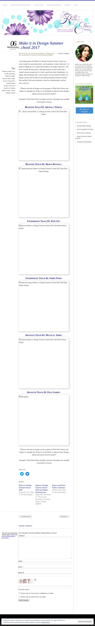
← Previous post (25, 516)
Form (13, 71)
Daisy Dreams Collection (84, 133)
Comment (21, 535)
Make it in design (10, 76)
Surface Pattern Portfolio (21, 5)
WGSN (13, 93)
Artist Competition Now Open (85, 129)
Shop (76, 5)
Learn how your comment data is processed (9, 536)
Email (20, 567)
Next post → (64, 516)
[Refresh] (35, 580)
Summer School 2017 (9, 81)
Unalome (8, 93)
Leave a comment (64, 53)
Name (20, 561)
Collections (38, 5)
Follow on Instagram (85, 110)
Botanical (4, 71)
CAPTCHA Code (23, 589)
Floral (9, 71)
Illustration (12, 73)
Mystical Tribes (6, 78)
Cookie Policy (45, 622)
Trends (13, 90)
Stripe (13, 78)
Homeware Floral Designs (84, 142)
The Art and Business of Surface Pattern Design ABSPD (36, 54)
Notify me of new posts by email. (33, 597)
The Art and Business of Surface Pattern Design (8, 88)
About (5, 5)
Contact (67, 5)
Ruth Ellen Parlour (32, 53)
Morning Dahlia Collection (84, 126)
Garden (6, 73)
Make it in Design (46, 53)
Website (21, 572)
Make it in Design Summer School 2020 (25, 487)
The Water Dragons (54, 5)
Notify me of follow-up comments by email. (37, 593)
